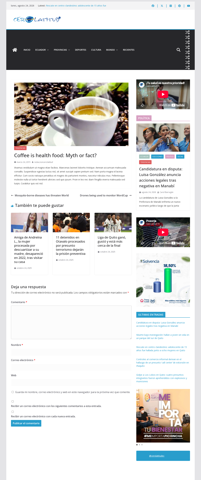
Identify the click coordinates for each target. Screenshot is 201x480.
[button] (47, 50)
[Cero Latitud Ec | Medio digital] (14, 49)
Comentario (19, 302)
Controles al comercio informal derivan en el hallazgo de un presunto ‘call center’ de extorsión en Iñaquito (162, 362)
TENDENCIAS (20, 148)
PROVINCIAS (60, 49)
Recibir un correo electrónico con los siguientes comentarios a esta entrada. (56, 406)
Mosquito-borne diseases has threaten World (42, 195)
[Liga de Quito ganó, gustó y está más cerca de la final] (113, 215)
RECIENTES (128, 49)
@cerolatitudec (156, 455)
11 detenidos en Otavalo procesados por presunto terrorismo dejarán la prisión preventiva (70, 245)
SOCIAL (180, 156)
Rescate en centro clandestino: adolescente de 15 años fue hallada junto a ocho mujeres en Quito (76, 7)
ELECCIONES (157, 156)
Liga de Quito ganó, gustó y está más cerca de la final (112, 241)
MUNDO (110, 49)
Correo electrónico (23, 360)
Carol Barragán (166, 192)
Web (13, 375)
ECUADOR (40, 49)
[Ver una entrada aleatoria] (187, 32)
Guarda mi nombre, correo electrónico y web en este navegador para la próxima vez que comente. (72, 392)
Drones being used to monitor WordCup (104, 195)
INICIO (27, 49)
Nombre (17, 345)
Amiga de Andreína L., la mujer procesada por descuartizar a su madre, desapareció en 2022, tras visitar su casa (28, 249)
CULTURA (96, 49)
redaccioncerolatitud (43, 162)
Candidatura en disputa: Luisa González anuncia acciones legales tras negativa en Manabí (160, 177)
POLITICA (169, 156)
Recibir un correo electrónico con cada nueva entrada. (43, 416)
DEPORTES (80, 49)
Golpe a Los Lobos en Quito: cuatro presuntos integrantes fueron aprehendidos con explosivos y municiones (161, 378)
